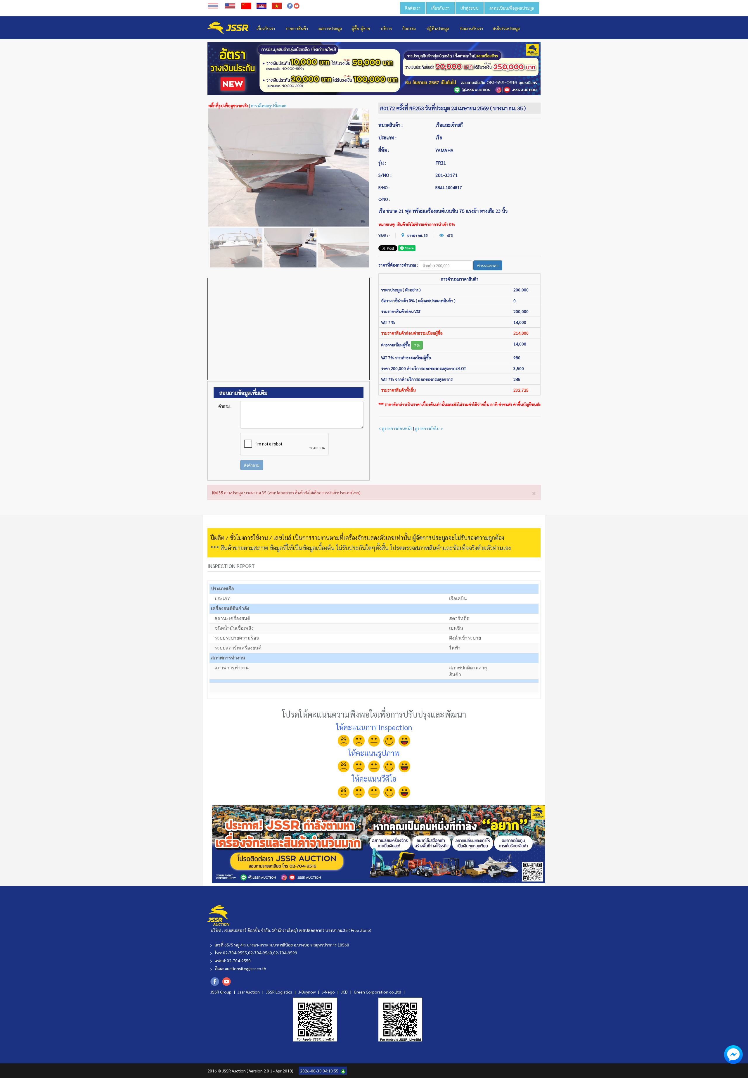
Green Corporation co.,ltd (378, 991)
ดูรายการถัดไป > (429, 428)
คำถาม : (224, 406)
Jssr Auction (249, 991)
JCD (345, 991)
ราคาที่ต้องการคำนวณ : (398, 264)
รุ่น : (382, 163)
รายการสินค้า (296, 28)
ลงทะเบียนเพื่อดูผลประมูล (511, 8)
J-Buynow (307, 991)
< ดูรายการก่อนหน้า (395, 428)
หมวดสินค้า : (390, 125)
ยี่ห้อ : (383, 150)
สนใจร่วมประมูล (506, 28)
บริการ (386, 28)
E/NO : (383, 187)
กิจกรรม (409, 28)
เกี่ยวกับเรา (440, 8)
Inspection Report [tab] (231, 565)
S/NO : (385, 175)
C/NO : (384, 199)
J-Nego (329, 991)
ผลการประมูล (330, 28)
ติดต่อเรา (412, 8)
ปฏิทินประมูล (437, 28)
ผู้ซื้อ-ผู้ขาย (361, 28)
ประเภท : (387, 137)
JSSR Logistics (279, 991)
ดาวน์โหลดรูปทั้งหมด (268, 105)
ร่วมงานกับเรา (471, 28)
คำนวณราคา (487, 265)
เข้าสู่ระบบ (469, 8)
